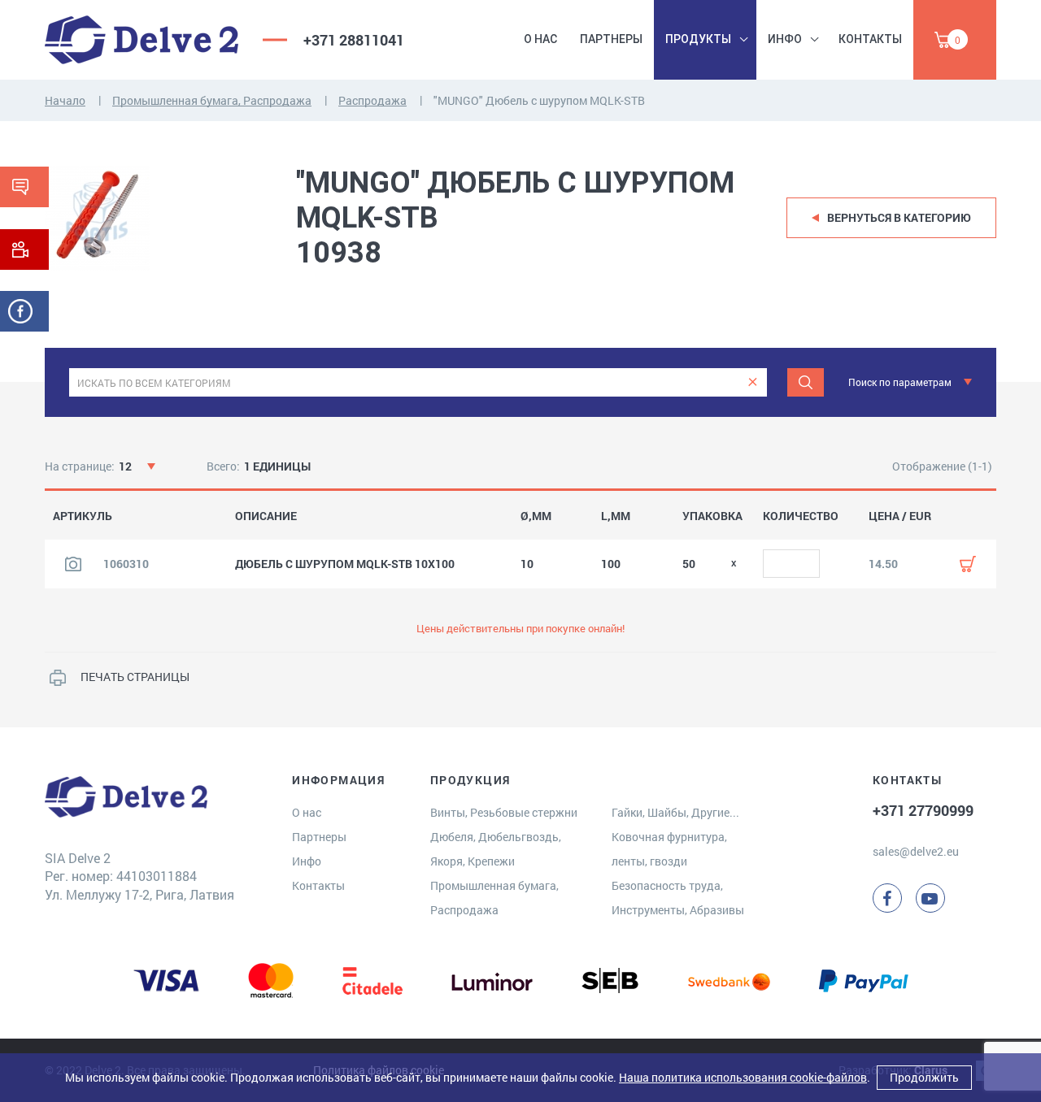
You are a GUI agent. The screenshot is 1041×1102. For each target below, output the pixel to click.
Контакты (870, 39)
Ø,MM (535, 516)
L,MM (615, 516)
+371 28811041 (353, 40)
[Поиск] (805, 382)
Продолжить (924, 1077)
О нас (540, 39)
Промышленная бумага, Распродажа (211, 100)
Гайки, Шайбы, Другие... (675, 812)
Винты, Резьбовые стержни (503, 812)
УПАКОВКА (712, 516)
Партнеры (611, 39)
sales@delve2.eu (916, 851)
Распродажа (372, 100)
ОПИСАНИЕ (266, 516)
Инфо (785, 39)
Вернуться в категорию (899, 217)
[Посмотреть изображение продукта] (73, 564)
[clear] (752, 382)
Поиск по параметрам (900, 381)
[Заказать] (967, 564)
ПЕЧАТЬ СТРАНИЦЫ (135, 676)
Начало (65, 100)
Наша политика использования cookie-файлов (743, 1077)
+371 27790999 (923, 810)
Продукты (698, 39)
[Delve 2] (141, 39)
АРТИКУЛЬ (82, 516)
